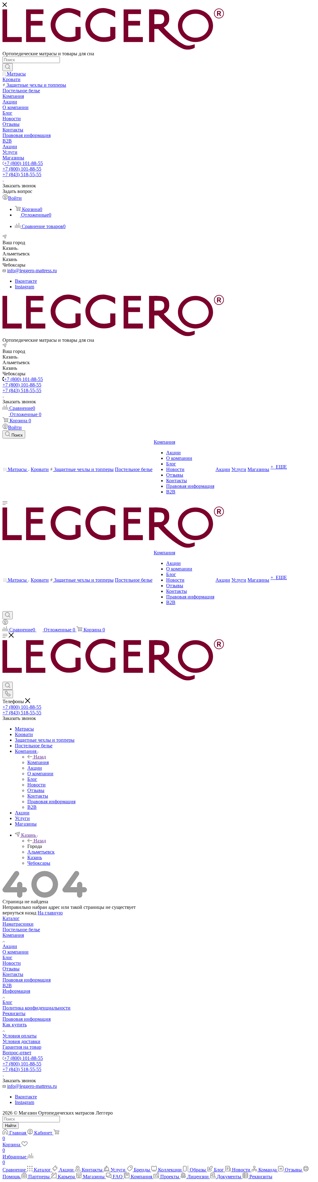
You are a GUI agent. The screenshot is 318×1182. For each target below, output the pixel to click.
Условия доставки (21, 1041)
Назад (40, 756)
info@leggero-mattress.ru (32, 270)
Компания (38, 762)
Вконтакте (26, 281)
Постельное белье (21, 929)
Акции (9, 946)
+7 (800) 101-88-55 (23, 163)
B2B (7, 985)
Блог (7, 957)
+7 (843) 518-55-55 (21, 174)
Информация (16, 991)
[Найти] (7, 67)
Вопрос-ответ (16, 1052)
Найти (10, 1125)
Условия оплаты (19, 1035)
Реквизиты (13, 1013)
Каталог (11, 918)
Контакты (12, 974)
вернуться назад (19, 912)
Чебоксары (38, 863)
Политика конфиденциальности (36, 1007)
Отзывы (11, 968)
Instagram (24, 286)
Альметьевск (41, 851)
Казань (34, 857)
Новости (11, 963)
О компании (15, 952)
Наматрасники (18, 924)
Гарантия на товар (21, 1047)
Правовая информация (26, 980)
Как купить (14, 1024)
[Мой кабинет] (5, 623)
